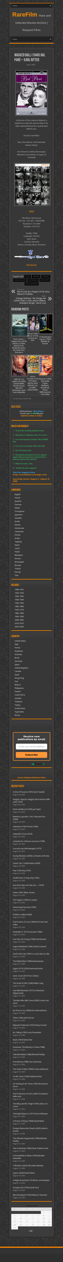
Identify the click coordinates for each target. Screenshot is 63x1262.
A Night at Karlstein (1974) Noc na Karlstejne (31, 1180)
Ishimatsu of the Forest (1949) (25, 826)
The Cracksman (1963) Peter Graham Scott (30, 1148)
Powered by (24, 764)
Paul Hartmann (31, 284)
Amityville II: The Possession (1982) (27, 932)
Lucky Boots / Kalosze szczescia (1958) (29, 841)
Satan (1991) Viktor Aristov (24, 892)
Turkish (18, 569)
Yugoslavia (19, 712)
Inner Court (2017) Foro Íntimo (26, 976)
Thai (16, 575)
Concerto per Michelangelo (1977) (27, 848)
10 (15, 1219)
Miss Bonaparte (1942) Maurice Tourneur (30, 1195)
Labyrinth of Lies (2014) (22, 834)
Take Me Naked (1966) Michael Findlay (29, 1054)
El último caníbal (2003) (22, 914)
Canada (18, 671)
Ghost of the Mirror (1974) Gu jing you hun (32, 337)
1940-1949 (19, 600)
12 (27, 1219)
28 (38, 1225)
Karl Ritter (45, 280)
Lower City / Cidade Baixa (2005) (26, 863)
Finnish (17, 535)
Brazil (17, 658)
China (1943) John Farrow (23, 1018)
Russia (17, 715)
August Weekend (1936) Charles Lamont (29, 946)
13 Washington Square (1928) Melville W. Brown (45, 340)
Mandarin (19, 555)
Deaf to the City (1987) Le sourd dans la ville (31, 954)
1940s (27, 276)
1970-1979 (19, 610)
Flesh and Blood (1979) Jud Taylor (27, 809)
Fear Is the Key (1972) (22, 870)
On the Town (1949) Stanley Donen (27, 1076)
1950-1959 (19, 603)
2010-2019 (19, 623)
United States (20, 641)
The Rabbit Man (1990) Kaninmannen (28, 961)
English (18, 494)
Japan (17, 664)
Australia (18, 654)
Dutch (17, 545)
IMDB (31, 211)
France (17, 648)
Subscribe (31, 754)
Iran (16, 681)
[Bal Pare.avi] (31, 184)
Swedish (18, 518)
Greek (17, 521)
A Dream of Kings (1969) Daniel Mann (28, 1121)
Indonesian (19, 528)
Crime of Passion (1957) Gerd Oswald (28, 792)
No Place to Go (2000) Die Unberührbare (30, 1010)
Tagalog (18, 542)
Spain (17, 675)
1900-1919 (19, 589)
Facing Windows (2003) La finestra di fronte (31, 856)
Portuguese (19, 511)
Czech (17, 548)
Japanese (18, 515)
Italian (17, 508)
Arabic (17, 538)
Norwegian (19, 562)
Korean (18, 558)
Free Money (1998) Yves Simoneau (27, 1062)
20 (33, 1222)
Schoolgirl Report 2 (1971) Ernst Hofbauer (30, 1114)
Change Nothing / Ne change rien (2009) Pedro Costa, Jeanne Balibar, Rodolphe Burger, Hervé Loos (30, 299)
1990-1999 (19, 616)
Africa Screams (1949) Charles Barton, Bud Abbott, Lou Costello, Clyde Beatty (32, 383)
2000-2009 (19, 620)
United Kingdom (21, 668)
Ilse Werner (33, 280)
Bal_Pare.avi (31, 265)
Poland (18, 691)
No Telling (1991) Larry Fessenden (27, 1032)
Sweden (18, 698)
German (18, 504)
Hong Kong (19, 678)
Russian (18, 565)
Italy (16, 644)
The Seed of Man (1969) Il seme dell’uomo (30, 1069)
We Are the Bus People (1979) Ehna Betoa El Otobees (33, 292)
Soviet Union (20, 708)
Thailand (18, 702)
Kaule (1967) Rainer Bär (22, 1040)
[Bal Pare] (31, 93)
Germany (45, 276)
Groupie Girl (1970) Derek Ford (26, 1187)
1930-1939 (19, 596)
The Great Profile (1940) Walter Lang (28, 983)
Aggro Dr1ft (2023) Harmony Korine (28, 968)
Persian (18, 572)
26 (27, 1225)
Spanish (18, 501)
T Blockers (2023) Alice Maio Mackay (28, 1165)
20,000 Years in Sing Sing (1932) (26, 878)
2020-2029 (19, 627)
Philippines (19, 688)
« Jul (30, 1230)
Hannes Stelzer (19, 280)
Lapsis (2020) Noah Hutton (24, 1173)
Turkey (17, 705)
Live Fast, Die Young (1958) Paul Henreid (29, 939)
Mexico (18, 685)
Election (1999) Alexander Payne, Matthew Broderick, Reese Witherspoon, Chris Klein (45, 386)
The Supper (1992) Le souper (25, 900)
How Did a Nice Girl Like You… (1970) (28, 885)
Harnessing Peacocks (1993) (24, 907)
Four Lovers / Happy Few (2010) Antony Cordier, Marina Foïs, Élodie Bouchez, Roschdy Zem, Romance (19, 345)
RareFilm (24, 14)
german (36, 276)
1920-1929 (19, 593)
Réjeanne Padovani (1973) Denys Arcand (29, 1025)
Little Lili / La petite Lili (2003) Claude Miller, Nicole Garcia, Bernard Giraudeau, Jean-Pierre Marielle (19, 385)
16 (49, 1219)
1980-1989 (19, 613)
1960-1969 (19, 606)
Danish (17, 525)
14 (38, 1219)
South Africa (20, 695)
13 (33, 1219)
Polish (17, 552)
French (17, 498)
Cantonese (19, 531)
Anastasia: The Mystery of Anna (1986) (29, 1047)
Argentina (19, 651)
